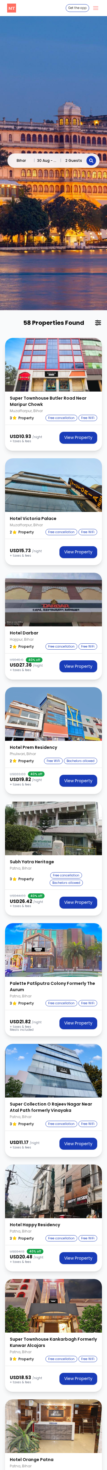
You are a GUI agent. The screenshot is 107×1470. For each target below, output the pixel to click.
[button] (53, 365)
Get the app (77, 8)
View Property (78, 437)
